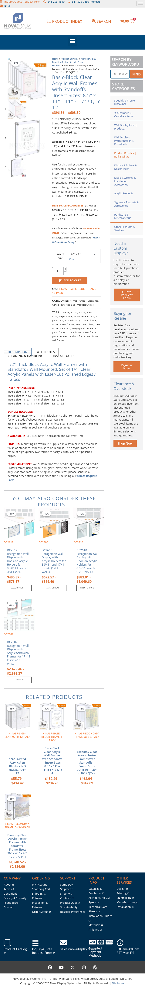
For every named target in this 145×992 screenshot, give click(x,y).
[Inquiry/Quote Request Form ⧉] (35, 942)
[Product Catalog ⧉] (7, 942)
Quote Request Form (127, 295)
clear (90, 324)
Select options (18, 588)
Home (55, 58)
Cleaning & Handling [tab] (25, 356)
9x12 (54, 316)
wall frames (58, 340)
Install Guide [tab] (64, 356)
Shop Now (125, 443)
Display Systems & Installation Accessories (125, 181)
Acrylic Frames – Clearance (84, 300)
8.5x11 (90, 312)
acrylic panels (66, 320)
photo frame (58, 332)
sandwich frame (77, 336)
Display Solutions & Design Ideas (125, 167)
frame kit (91, 328)
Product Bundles (70, 58)
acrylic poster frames (63, 324)
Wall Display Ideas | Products (126, 126)
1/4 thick (64, 312)
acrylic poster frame (85, 320)
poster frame (89, 332)
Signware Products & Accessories (126, 203)
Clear (72, 259)
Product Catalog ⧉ (15, 951)
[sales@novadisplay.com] (63, 942)
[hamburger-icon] (141, 3)
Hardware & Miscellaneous (122, 216)
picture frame (74, 332)
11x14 (74, 312)
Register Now (127, 366)
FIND (136, 74)
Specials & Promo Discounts (124, 102)
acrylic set (81, 324)
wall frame (92, 336)
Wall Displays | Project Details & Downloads (124, 141)
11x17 (82, 312)
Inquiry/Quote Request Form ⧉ (43, 951)
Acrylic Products (123, 193)
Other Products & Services (124, 228)
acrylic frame (65, 316)
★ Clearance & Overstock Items (123, 114)
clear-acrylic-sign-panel (72, 328)
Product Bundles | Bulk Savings (125, 154)
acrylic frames (81, 316)
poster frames (59, 336)
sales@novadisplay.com (77, 949)
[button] (72, 41)
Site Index (118, 983)
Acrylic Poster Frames (63, 304)
